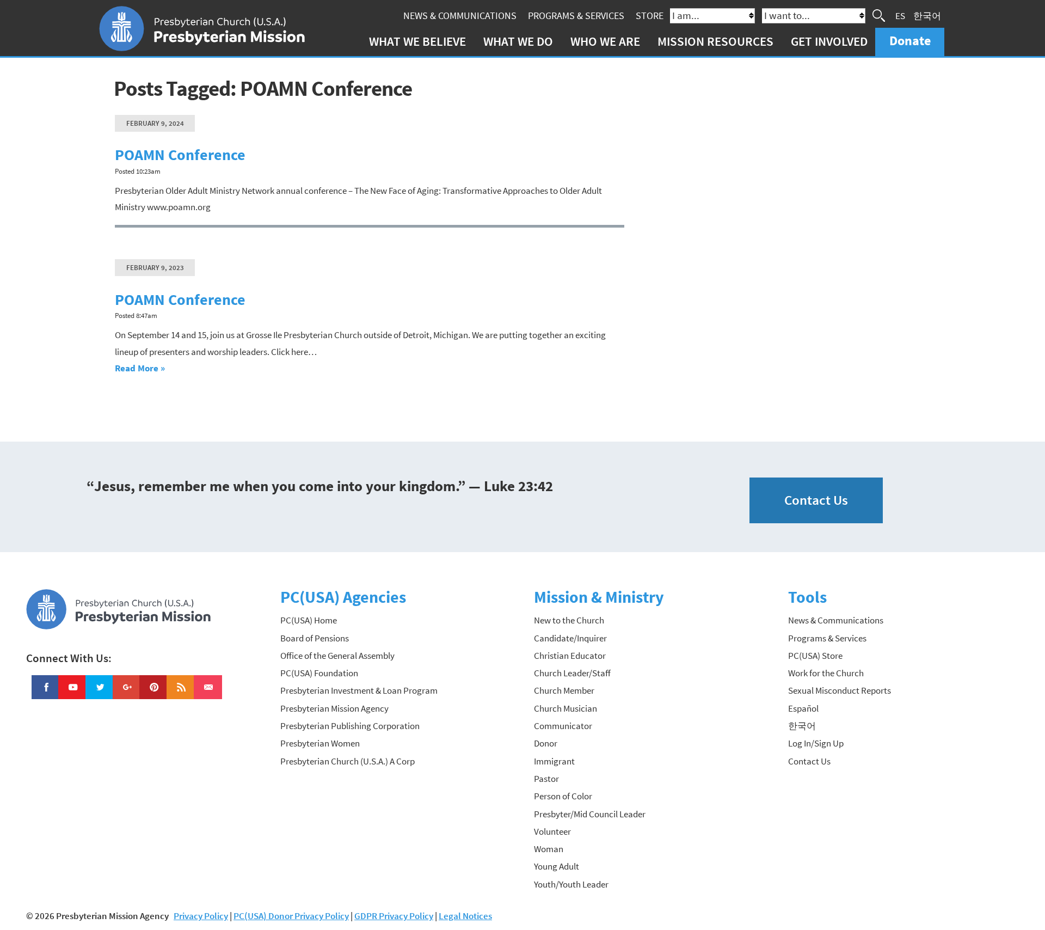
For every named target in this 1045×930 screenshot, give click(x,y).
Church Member (564, 690)
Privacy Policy (201, 916)
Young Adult (556, 866)
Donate (910, 40)
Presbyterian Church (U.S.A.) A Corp (347, 761)
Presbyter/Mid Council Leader (590, 814)
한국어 (927, 15)
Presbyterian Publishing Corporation (350, 726)
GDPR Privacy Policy (393, 916)
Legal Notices (465, 916)
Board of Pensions (314, 638)
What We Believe (417, 41)
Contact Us (816, 500)
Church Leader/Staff (572, 673)
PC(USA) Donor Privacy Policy (291, 916)
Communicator (563, 726)
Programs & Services (576, 15)
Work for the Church (826, 673)
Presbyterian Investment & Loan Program (359, 690)
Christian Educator (570, 656)
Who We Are (605, 41)
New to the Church (569, 620)
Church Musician (565, 708)
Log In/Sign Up (816, 743)
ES (900, 15)
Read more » (140, 368)
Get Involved (829, 41)
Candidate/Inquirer (570, 638)
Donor (545, 743)
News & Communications (460, 15)
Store (649, 15)
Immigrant (554, 761)
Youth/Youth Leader (571, 884)
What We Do (518, 41)
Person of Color (563, 796)
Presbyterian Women (320, 743)
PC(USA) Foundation (319, 673)
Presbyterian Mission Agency (334, 708)
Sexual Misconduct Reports (839, 690)
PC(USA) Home (308, 620)
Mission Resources (715, 41)
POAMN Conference (180, 154)
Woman (548, 849)
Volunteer (552, 831)
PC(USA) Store (815, 656)
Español (803, 708)
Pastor (546, 779)
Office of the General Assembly (337, 656)
